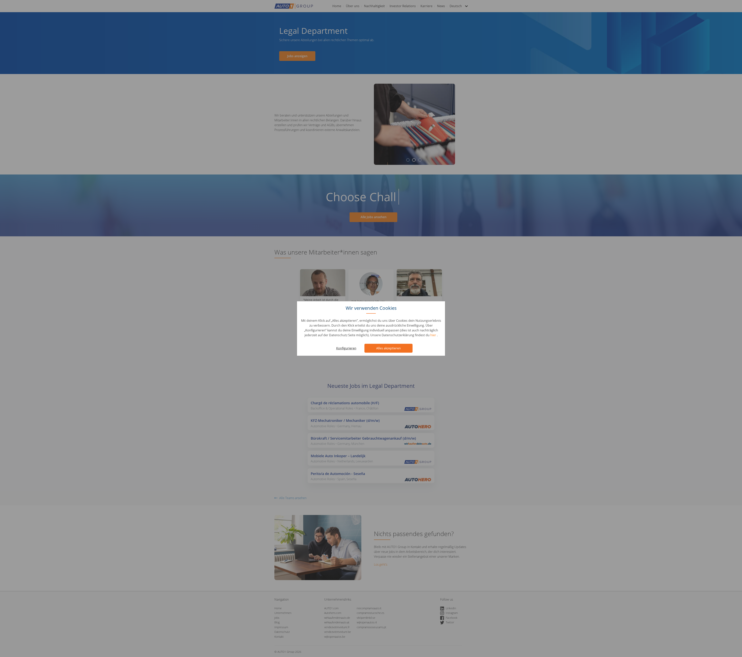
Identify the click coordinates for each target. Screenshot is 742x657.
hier (433, 335)
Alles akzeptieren (388, 348)
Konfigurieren (346, 348)
